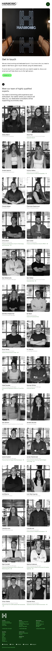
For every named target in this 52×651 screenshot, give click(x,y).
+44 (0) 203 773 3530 (7, 628)
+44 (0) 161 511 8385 (40, 628)
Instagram (34, 644)
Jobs (3, 636)
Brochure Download (23, 633)
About (3, 633)
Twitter (12, 644)
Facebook (26, 644)
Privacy (20, 634)
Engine (20, 637)
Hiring (3, 635)
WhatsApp (5, 644)
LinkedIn (19, 644)
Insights (4, 634)
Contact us (6, 75)
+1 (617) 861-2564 (23, 628)
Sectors (4, 637)
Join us (3, 640)
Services (4, 638)
